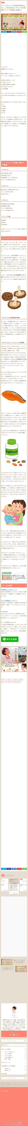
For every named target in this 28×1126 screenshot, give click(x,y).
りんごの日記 (15, 1055)
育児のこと (15, 1070)
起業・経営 (15, 1059)
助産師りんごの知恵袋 (14, 1066)
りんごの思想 (14, 1049)
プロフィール (14, 1062)
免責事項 (19, 1122)
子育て (17, 679)
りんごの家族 (15, 1053)
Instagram (5, 611)
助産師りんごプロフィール (9, 590)
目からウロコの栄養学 (6, 681)
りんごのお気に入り (15, 1052)
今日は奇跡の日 (15, 1057)
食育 (19, 681)
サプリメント (5, 679)
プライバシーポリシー (11, 1122)
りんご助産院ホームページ (9, 600)
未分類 (3, 2)
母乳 (22, 679)
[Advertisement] (14, 50)
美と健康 (14, 681)
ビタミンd (11, 679)
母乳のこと (15, 1068)
